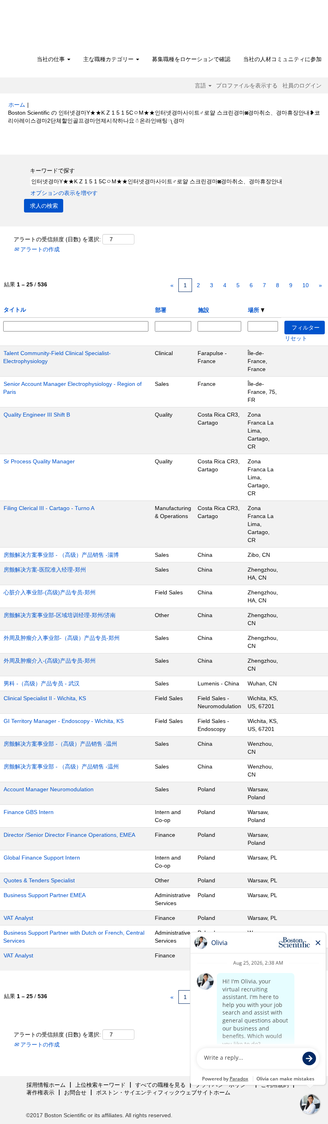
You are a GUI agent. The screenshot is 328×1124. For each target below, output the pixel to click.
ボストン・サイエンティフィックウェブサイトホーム (163, 1092)
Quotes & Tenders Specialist (39, 880)
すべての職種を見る (160, 1085)
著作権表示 (40, 1092)
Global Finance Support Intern (42, 857)
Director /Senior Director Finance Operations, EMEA (69, 835)
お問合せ (75, 1092)
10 (305, 285)
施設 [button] (203, 310)
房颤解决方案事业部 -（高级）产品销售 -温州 (60, 744)
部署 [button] (160, 310)
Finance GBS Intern (29, 812)
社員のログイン (302, 85)
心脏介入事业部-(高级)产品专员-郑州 (50, 592)
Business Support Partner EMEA (45, 895)
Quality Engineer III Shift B (37, 414)
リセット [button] (296, 338)
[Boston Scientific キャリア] (54, 29)
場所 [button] (254, 310)
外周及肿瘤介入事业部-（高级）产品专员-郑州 (62, 638)
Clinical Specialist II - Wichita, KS (45, 698)
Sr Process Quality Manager (39, 461)
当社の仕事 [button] (51, 59)
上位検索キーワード (100, 1085)
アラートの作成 (39, 249)
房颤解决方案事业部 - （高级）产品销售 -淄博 (61, 555)
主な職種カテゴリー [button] (109, 59)
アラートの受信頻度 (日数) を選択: (57, 239)
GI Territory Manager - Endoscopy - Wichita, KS (64, 721)
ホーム (16, 104)
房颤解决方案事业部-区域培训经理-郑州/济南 (60, 615)
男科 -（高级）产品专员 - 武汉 (42, 683)
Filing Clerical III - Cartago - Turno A (49, 508)
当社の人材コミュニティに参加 (282, 59)
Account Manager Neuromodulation (49, 789)
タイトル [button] (15, 309)
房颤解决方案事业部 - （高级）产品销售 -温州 (61, 766)
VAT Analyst (18, 918)
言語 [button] (201, 85)
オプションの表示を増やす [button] (64, 193)
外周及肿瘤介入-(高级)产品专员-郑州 (50, 660)
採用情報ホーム (46, 1085)
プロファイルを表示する (247, 85)
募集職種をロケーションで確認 (191, 59)
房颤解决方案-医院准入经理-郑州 (45, 569)
